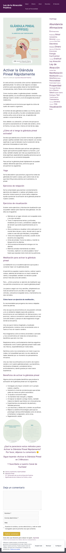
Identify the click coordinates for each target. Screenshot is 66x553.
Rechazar (48, 545)
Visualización (55, 107)
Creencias (51, 41)
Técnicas (51, 101)
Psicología (52, 88)
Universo (57, 102)
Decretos (47, 4)
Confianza (58, 39)
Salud (26, 4)
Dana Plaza (57, 41)
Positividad (52, 83)
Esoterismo (13, 471)
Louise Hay (52, 70)
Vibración (51, 104)
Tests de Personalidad (31, 9)
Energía (52, 54)
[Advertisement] (56, 142)
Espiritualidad (21, 471)
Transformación (53, 97)
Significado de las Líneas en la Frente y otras (18, 477)
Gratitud (57, 58)
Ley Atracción (55, 61)
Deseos (51, 47)
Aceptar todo (38, 545)
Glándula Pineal (9, 473)
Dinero (33, 4)
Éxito (51, 109)
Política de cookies (15, 549)
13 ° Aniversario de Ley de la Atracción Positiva (19, 475)
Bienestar (52, 39)
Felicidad (51, 59)
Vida (55, 104)
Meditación (54, 76)
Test (58, 95)
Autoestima (53, 37)
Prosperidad (55, 85)
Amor (40, 4)
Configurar (58, 545)
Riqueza (55, 90)
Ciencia (7, 471)
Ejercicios (51, 49)
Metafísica (53, 78)
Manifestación (56, 73)
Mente (61, 76)
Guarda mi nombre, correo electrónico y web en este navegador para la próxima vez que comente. (23, 528)
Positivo (59, 83)
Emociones (53, 51)
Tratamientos (54, 99)
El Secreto (56, 4)
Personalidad (54, 81)
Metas (59, 78)
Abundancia (56, 24)
